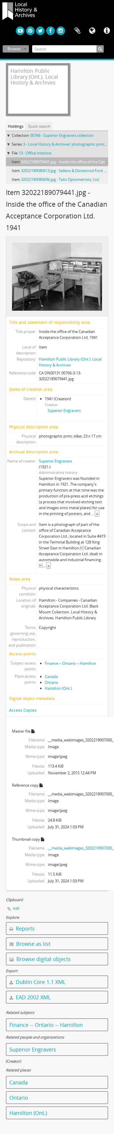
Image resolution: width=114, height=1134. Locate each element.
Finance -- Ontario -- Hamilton (70, 663)
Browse (14, 48)
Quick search (39, 126)
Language (92, 30)
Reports (24, 928)
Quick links (106, 30)
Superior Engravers (64, 410)
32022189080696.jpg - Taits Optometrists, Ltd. (60, 179)
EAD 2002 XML (32, 997)
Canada (51, 676)
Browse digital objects (43, 959)
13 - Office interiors (35, 153)
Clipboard (77, 30)
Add (16, 908)
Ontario (51, 682)
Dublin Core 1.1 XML (39, 981)
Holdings (15, 126)
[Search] (100, 49)
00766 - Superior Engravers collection (62, 135)
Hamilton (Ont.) (58, 688)
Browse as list (32, 943)
